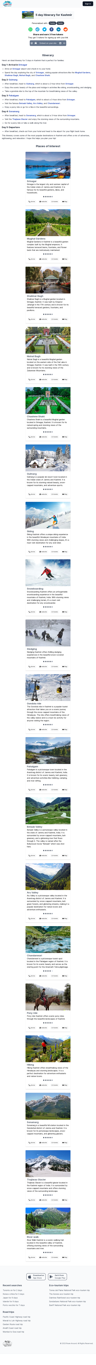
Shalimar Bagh (11, 75)
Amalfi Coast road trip (12, 1328)
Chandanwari (54, 103)
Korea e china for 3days (13, 1294)
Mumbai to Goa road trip (13, 1332)
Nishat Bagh (24, 75)
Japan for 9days (10, 1298)
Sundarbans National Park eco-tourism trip (67, 1301)
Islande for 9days (11, 1301)
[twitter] (44, 29)
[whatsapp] (30, 29)
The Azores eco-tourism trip (61, 1294)
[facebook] (51, 29)
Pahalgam (14, 95)
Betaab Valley (25, 103)
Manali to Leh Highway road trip (17, 1320)
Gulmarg (13, 79)
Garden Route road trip (13, 1324)
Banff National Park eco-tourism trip (64, 1305)
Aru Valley (38, 103)
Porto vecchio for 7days (14, 1305)
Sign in (88, 4)
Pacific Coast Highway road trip (16, 1317)
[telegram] (37, 29)
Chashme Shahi (42, 75)
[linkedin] (58, 29)
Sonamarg (14, 111)
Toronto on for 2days (12, 1290)
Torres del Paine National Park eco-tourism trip (69, 1290)
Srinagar (22, 65)
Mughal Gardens (82, 72)
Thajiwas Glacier (20, 119)
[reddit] (66, 29)
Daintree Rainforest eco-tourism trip (64, 1298)
